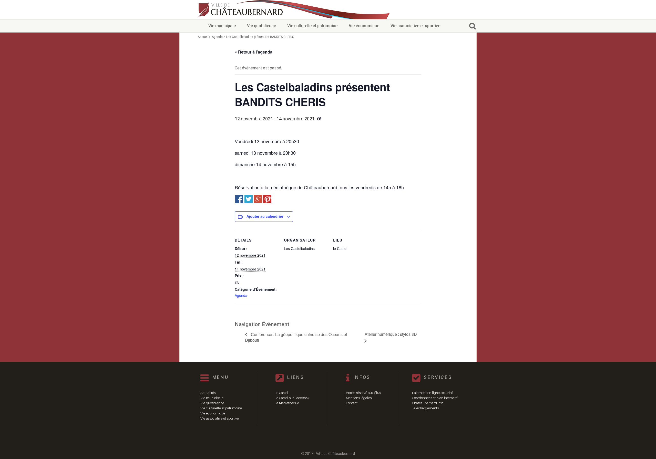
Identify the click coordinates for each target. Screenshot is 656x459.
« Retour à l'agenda (253, 52)
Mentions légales (359, 398)
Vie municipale (222, 25)
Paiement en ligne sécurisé (432, 393)
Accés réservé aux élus (363, 393)
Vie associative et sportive (415, 25)
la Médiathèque (287, 403)
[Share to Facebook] (239, 199)
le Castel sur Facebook (292, 398)
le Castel (281, 393)
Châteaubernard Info (427, 403)
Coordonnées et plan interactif (434, 398)
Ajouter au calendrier (265, 216)
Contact (351, 403)
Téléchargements (425, 408)
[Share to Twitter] (248, 199)
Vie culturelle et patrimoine (312, 25)
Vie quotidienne (261, 25)
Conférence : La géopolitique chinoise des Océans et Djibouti (296, 337)
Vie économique (364, 25)
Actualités (208, 393)
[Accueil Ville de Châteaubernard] (241, 9)
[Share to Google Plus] (258, 199)
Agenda (241, 295)
